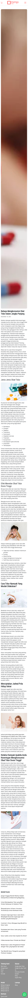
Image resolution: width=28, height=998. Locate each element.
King (16, 976)
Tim (2, 972)
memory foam (5, 864)
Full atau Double (19, 972)
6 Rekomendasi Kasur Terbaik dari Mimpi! (13, 940)
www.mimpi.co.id (12, 877)
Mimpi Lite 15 (5, 991)
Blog (16, 985)
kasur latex (4, 801)
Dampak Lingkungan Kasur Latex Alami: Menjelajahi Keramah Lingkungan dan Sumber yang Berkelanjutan (12, 916)
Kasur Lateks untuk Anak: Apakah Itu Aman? (14, 936)
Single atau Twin (20, 966)
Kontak (3, 974)
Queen (17, 974)
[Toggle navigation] (25, 2)
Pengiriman (4, 968)
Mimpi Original (5, 985)
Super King (18, 977)
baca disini (8, 649)
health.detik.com (19, 507)
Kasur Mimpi (20, 839)
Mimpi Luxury (5, 987)
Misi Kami (4, 966)
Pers (2, 970)
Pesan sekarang (12, 883)
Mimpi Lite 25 (5, 989)
